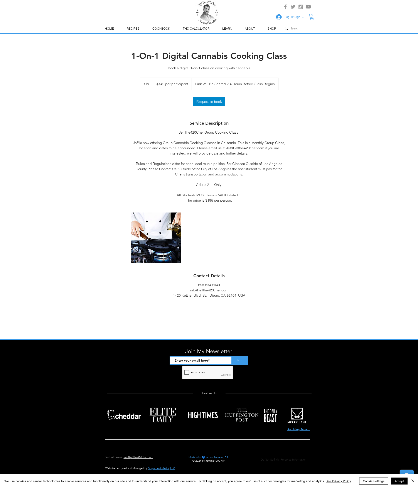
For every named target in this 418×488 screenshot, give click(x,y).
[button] (227, 28)
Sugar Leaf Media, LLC (161, 468)
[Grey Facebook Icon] (285, 7)
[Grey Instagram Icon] (301, 7)
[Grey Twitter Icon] (293, 7)
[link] (209, 101)
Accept (399, 481)
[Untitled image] (156, 238)
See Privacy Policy (338, 481)
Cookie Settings (373, 481)
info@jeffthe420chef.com (138, 457)
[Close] (412, 481)
